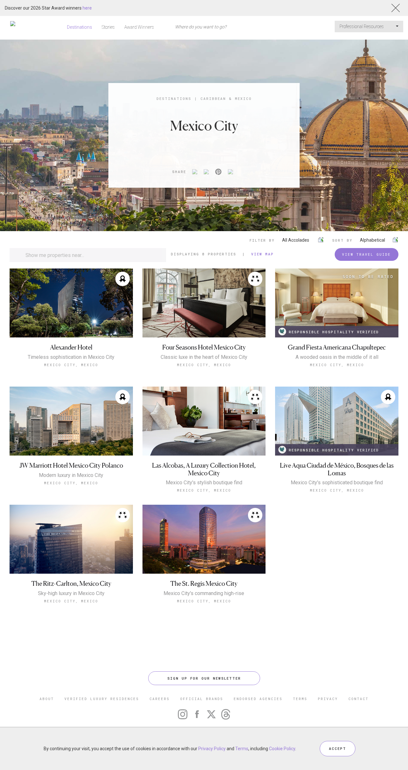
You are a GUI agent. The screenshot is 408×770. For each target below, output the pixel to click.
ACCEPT (337, 748)
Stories (108, 27)
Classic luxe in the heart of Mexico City (204, 357)
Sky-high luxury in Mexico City (71, 593)
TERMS (300, 698)
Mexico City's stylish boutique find (204, 482)
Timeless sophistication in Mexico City (71, 357)
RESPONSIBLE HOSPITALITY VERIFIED (334, 331)
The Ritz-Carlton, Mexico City (71, 583)
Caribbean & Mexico (226, 98)
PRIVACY (328, 698)
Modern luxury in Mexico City (71, 475)
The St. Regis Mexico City (203, 583)
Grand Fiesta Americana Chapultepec (337, 347)
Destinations (79, 27)
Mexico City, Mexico (71, 364)
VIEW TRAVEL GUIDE (366, 254)
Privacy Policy (212, 748)
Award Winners (139, 27)
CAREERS (159, 698)
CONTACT (358, 698)
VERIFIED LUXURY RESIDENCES (101, 698)
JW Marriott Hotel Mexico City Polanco (71, 465)
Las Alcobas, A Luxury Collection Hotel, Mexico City (204, 469)
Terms (241, 748)
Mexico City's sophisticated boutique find (337, 482)
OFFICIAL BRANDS (201, 698)
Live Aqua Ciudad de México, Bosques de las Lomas (337, 469)
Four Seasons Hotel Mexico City (204, 347)
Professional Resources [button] (362, 26)
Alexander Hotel (71, 347)
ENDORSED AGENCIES (258, 698)
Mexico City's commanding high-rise (204, 593)
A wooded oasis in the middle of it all (336, 357)
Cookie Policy (282, 748)
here (87, 8)
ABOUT (47, 698)
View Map (262, 254)
